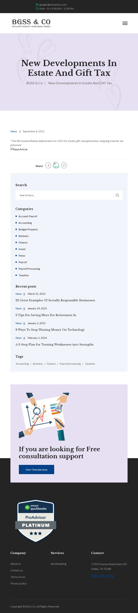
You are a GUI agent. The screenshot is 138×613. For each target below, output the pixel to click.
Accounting (25, 222)
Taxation (24, 275)
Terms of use (17, 576)
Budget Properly (28, 229)
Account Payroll (28, 216)
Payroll (23, 262)
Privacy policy (18, 583)
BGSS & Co (34, 83)
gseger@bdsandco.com (53, 4)
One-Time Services (36, 469)
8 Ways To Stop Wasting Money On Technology (50, 329)
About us (15, 563)
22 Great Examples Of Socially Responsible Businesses (55, 300)
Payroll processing (70, 363)
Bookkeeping (58, 563)
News (13, 131)
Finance (23, 242)
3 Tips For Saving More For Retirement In (45, 315)
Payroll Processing (29, 268)
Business (24, 235)
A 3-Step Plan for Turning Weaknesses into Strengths (54, 344)
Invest (22, 249)
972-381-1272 (102, 576)
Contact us (16, 570)
